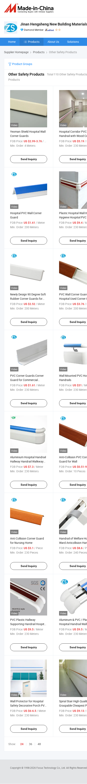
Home (12, 42)
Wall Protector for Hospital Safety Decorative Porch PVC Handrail (28, 705)
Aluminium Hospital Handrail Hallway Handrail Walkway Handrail (28, 461)
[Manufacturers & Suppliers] (29, 8)
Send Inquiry (29, 159)
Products (33, 42)
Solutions (73, 42)
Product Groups (22, 64)
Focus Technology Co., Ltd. (51, 767)
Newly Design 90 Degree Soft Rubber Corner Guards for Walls (28, 298)
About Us (53, 42)
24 (21, 744)
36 (30, 744)
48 (39, 744)
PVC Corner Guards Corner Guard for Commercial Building (27, 380)
